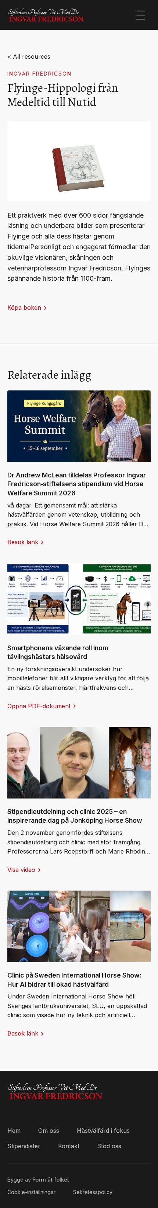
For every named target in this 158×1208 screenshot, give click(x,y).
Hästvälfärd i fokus (103, 1130)
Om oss (48, 1130)
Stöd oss (109, 1146)
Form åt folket (50, 1179)
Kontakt (68, 1146)
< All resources (28, 56)
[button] (140, 15)
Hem (14, 1130)
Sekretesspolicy (92, 1192)
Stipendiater (23, 1146)
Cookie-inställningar (31, 1192)
